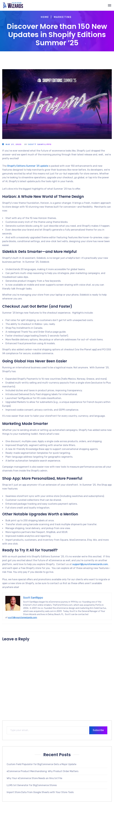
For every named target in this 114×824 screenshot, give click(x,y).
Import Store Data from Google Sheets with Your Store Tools (40, 792)
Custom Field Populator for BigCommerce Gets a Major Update (41, 764)
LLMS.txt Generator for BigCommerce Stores (32, 785)
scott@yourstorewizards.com (22, 617)
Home (45, 17)
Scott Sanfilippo (40, 144)
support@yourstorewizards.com (90, 564)
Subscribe (98, 730)
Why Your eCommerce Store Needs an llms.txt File (34, 778)
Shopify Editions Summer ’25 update (27, 165)
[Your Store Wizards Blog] (12, 5)
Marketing (63, 17)
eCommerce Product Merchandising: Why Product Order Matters (42, 771)
